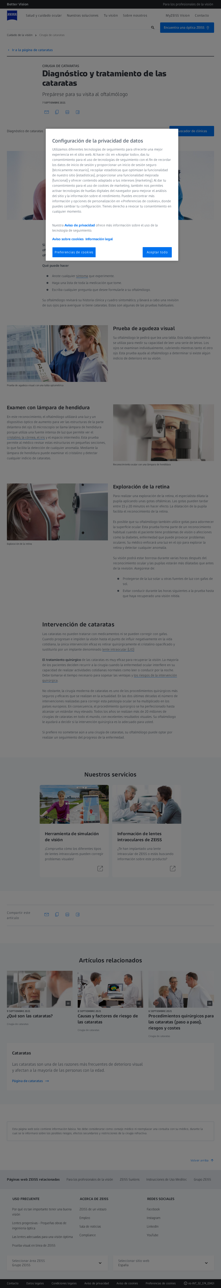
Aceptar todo (157, 252)
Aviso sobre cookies (68, 239)
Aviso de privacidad (80, 225)
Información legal (99, 239)
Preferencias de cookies (74, 252)
